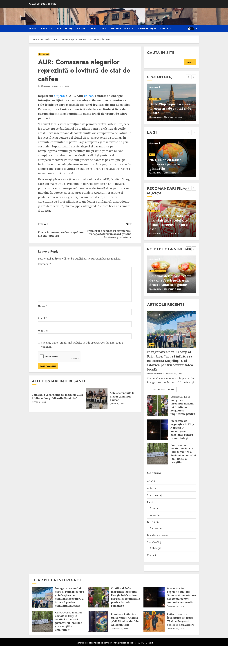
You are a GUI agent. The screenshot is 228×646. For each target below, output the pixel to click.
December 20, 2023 (174, 173)
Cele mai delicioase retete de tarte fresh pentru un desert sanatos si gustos (170, 280)
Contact (166, 28)
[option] (171, 102)
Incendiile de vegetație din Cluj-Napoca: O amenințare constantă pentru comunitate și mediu (182, 431)
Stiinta (154, 508)
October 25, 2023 (174, 117)
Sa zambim (156, 528)
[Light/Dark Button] (191, 28)
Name (42, 306)
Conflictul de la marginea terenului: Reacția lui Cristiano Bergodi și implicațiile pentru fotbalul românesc (182, 407)
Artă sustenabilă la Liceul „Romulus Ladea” (122, 396)
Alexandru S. (157, 117)
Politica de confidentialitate (106, 642)
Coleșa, (89, 96)
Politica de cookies (127, 642)
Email (42, 318)
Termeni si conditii (83, 642)
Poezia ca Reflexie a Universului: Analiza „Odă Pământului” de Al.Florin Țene (125, 619)
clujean (59, 96)
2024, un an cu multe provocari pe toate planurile (165, 164)
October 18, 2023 (173, 233)
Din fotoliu (96, 28)
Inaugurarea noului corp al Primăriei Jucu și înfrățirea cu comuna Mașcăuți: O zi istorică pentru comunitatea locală (170, 360)
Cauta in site (160, 52)
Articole (46, 28)
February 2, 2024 (50, 86)
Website (43, 330)
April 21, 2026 (40, 402)
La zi (80, 28)
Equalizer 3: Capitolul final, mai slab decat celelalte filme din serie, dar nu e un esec (171, 222)
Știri (152, 344)
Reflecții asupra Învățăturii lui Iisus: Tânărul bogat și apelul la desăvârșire (180, 619)
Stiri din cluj (64, 28)
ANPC (141, 642)
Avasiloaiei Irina (156, 374)
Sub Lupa (155, 548)
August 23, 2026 (174, 374)
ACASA (32, 28)
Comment (44, 264)
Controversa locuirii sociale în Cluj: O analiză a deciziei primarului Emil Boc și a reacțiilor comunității (183, 455)
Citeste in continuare (162, 389)
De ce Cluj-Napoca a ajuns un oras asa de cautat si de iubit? (170, 108)
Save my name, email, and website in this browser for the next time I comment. (82, 344)
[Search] (197, 29)
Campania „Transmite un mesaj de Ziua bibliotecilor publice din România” (57, 396)
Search (190, 62)
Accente (155, 515)
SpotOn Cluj (145, 28)
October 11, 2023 (173, 289)
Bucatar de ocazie (122, 28)
